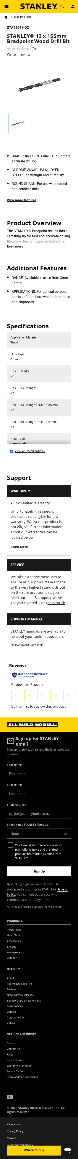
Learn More (19, 547)
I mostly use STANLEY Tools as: (28, 824)
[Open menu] (6, 6)
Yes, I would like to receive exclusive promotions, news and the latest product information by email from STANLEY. (38, 851)
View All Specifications (30, 451)
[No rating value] (19, 49)
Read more (15, 246)
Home (6, 17)
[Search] (62, 6)
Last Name (14, 785)
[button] (10, 1097)
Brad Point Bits (22, 16)
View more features (21, 200)
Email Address (16, 804)
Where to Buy (34, 1150)
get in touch (55, 603)
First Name (14, 765)
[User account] (73, 6)
